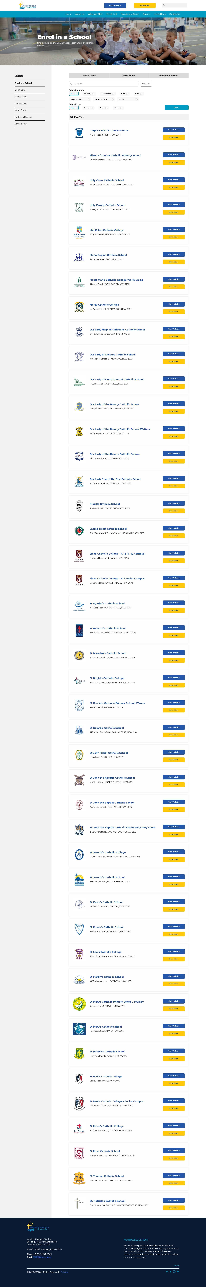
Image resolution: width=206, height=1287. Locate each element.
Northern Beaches (23, 117)
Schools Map (21, 124)
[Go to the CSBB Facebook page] (171, 1271)
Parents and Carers (130, 14)
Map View (79, 117)
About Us (79, 14)
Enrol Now (144, 5)
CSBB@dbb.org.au (42, 1257)
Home (68, 14)
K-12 (123, 94)
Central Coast (21, 103)
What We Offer (95, 14)
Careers (146, 14)
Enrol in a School (23, 83)
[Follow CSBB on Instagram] (174, 1271)
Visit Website (174, 130)
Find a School (115, 5)
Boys (116, 108)
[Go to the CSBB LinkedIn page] (167, 1271)
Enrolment (111, 14)
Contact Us (174, 14)
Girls (102, 108)
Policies (64, 1272)
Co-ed (87, 108)
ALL (72, 94)
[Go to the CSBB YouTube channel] (178, 1271)
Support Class (77, 99)
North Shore (21, 110)
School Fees (20, 97)
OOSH (121, 99)
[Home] (28, 5)
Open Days (20, 90)
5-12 (137, 94)
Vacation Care (101, 99)
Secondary (106, 94)
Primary (87, 94)
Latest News (159, 14)
